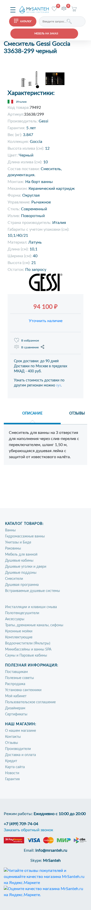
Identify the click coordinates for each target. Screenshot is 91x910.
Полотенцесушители (22, 613)
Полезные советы (19, 678)
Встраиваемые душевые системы (32, 591)
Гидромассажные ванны (25, 536)
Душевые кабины (19, 560)
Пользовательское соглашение (30, 702)
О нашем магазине (20, 731)
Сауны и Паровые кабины (26, 655)
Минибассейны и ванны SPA (28, 649)
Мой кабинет (16, 696)
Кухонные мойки (18, 631)
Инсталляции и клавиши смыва (31, 607)
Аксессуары (14, 619)
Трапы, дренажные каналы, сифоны (34, 625)
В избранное (30, 340)
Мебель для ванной (21, 554)
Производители (18, 749)
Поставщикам (16, 672)
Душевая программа (22, 585)
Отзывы (11, 743)
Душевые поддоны (20, 573)
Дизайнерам (15, 708)
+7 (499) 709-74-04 (21, 824)
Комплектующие (18, 637)
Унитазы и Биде (18, 542)
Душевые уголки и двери (25, 566)
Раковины (13, 548)
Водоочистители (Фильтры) (27, 643)
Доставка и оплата (20, 755)
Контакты (13, 737)
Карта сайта (15, 767)
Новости (12, 773)
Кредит (11, 761)
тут (58, 385)
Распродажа (15, 684)
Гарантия (12, 779)
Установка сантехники (23, 690)
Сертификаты (16, 714)
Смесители (14, 579)
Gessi (43, 121)
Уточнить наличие (45, 321)
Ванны (10, 530)
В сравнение (30, 347)
